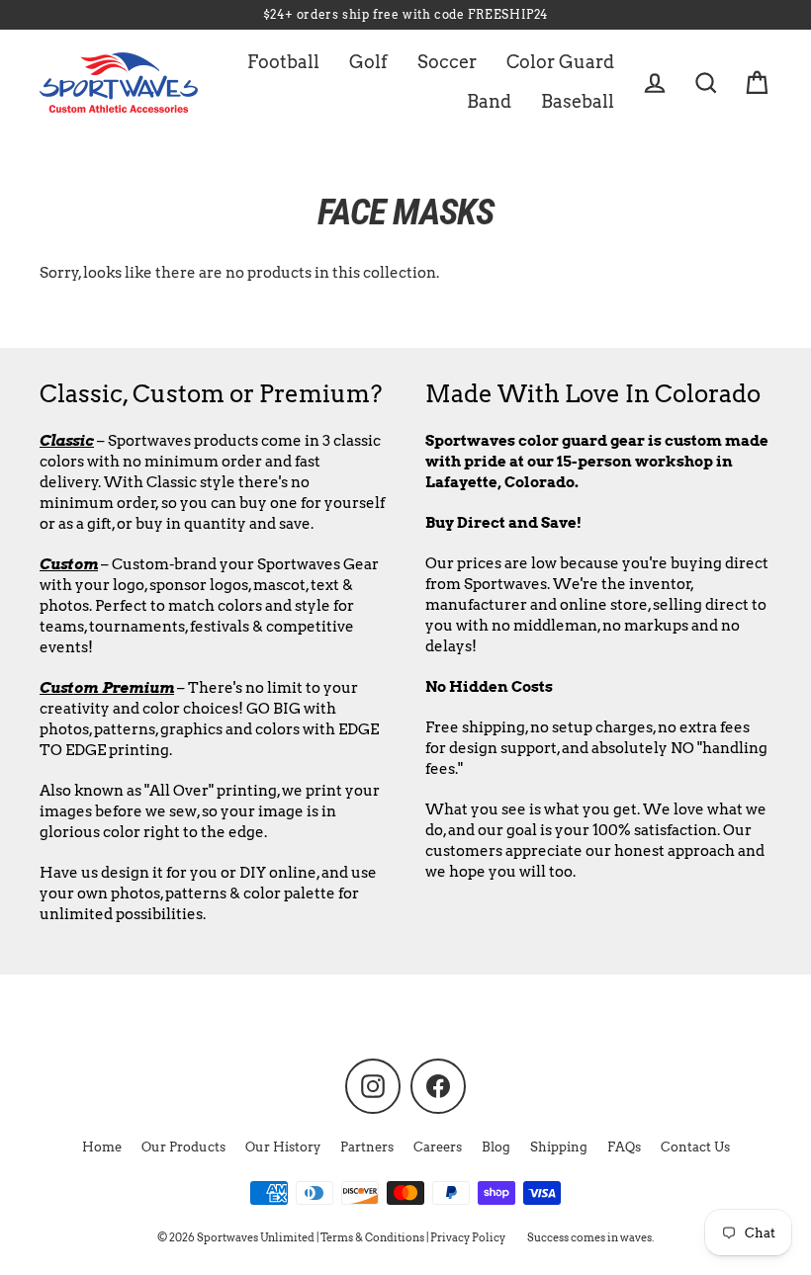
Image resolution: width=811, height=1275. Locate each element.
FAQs (624, 1147)
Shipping (558, 1147)
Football (283, 61)
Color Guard (560, 61)
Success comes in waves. (590, 1237)
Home (102, 1147)
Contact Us (695, 1147)
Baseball (577, 101)
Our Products (183, 1147)
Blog (496, 1147)
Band (489, 101)
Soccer (447, 61)
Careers (437, 1147)
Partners (367, 1147)
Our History (282, 1147)
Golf (368, 61)
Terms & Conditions (372, 1237)
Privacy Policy (467, 1237)
